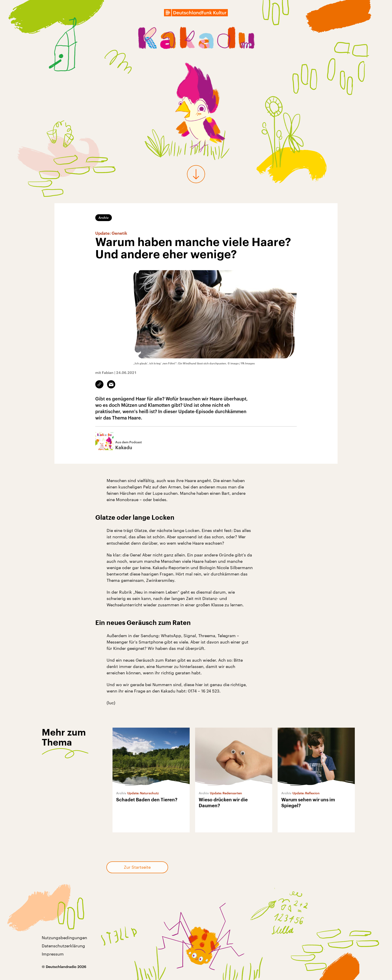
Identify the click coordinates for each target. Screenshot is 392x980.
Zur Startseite (137, 867)
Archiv (103, 217)
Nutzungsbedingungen (64, 937)
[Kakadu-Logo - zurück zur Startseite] (196, 39)
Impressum (53, 953)
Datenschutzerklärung (63, 945)
